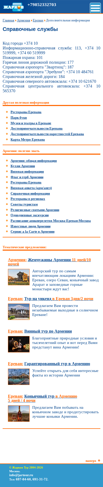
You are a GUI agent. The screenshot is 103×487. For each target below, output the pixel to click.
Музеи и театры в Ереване (31, 123)
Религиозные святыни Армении (35, 210)
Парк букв (19, 118)
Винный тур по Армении (48, 331)
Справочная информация (30, 193)
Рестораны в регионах (28, 199)
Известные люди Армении (30, 226)
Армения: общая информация (34, 161)
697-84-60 (23, 479)
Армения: (17, 260)
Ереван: (15, 298)
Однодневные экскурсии (30, 215)
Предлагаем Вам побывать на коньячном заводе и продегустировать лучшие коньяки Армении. (65, 412)
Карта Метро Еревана (28, 139)
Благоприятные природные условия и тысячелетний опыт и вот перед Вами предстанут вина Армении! (64, 342)
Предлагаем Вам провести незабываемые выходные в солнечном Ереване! (65, 310)
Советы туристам (24, 204)
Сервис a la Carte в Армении (32, 231)
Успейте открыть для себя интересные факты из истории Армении (65, 373)
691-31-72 (40, 479)
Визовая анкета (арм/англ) (31, 188)
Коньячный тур (42, 398)
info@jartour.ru (21, 475)
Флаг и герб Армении (27, 177)
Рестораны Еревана (26, 112)
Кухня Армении (23, 166)
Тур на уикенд (58, 298)
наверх (91, 461)
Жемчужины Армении (49, 262)
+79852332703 (41, 4)
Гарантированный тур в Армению (57, 363)
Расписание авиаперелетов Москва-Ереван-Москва (51, 221)
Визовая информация (27, 171)
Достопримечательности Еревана (37, 128)
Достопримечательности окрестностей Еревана (47, 134)
